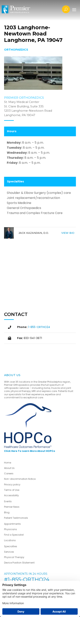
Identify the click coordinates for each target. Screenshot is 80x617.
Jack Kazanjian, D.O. (34, 232)
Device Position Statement (19, 562)
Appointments (12, 524)
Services (9, 551)
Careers (8, 473)
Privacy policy (12, 484)
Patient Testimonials (16, 517)
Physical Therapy (14, 557)
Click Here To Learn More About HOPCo (29, 451)
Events (8, 501)
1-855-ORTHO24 (39, 327)
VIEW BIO (67, 233)
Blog (7, 512)
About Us (9, 468)
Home (7, 462)
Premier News (11, 506)
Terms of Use (11, 490)
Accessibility (11, 495)
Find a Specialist (14, 534)
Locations (10, 540)
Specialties (10, 546)
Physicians (10, 529)
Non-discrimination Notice (20, 479)
